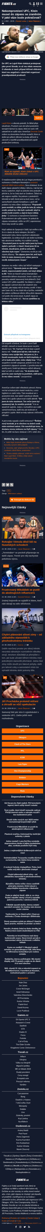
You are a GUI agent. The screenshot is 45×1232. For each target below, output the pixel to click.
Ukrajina (23, 1060)
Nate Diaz (23, 983)
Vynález (23, 1085)
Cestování (37, 1156)
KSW (22, 758)
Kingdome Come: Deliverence (23, 1048)
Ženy (29, 1156)
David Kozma (22, 1008)
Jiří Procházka (23, 998)
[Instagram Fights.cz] (20, 1227)
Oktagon (22, 737)
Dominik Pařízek (24, 597)
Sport (23, 1156)
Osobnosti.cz (9, 1162)
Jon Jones (23, 986)
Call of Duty (23, 1041)
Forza (23, 1035)
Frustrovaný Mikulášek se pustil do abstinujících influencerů (21, 591)
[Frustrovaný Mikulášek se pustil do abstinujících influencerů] (22, 575)
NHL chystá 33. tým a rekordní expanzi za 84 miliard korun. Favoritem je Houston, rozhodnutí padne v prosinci (22, 970)
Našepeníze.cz (21, 1169)
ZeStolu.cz (34, 1159)
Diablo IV (23, 1032)
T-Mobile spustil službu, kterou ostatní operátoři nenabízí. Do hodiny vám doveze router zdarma (22, 907)
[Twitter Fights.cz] (24, 1227)
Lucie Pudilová (23, 1011)
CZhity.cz (10, 1169)
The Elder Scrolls (23, 1045)
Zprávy (16, 1156)
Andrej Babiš (23, 1130)
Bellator (22, 778)
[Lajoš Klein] (8, 112)
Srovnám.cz (34, 1169)
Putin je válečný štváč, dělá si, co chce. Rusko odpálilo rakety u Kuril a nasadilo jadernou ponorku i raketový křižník (22, 897)
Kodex (5, 1221)
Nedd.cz (8, 1166)
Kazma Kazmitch (23, 1140)
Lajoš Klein (6, 123)
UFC (8, 490)
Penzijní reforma (23, 1082)
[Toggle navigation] (41, 3)
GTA (23, 1029)
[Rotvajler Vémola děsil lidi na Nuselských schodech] (22, 527)
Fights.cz (27, 1166)
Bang (23, 1097)
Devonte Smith (37, 132)
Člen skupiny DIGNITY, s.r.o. (33, 1223)
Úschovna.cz (37, 1162)
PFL (22, 751)
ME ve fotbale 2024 (23, 1069)
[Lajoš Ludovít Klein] (22, 112)
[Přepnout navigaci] (34, 3)
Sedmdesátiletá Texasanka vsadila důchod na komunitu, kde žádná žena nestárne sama (22, 860)
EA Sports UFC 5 (23, 1020)
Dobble (23, 1109)
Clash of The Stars (22, 744)
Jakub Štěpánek (24, 549)
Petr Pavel (23, 1134)
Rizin (22, 791)
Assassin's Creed (23, 1023)
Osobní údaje (33, 1218)
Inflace (23, 1056)
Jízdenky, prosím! (23, 1115)
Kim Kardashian (23, 1143)
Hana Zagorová (23, 1137)
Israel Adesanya (23, 992)
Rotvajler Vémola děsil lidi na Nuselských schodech (19, 543)
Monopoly (23, 1106)
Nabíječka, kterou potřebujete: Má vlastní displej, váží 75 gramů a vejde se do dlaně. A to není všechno (22, 961)
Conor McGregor (23, 989)
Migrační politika (23, 1066)
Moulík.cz (18, 1166)
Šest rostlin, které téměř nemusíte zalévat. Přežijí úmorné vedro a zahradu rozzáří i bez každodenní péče (22, 812)
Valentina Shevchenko (23, 995)
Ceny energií (23, 1075)
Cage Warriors (22, 784)
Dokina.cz (36, 1166)
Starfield (23, 1026)
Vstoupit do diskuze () (23, 500)
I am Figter (22, 764)
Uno (23, 1112)
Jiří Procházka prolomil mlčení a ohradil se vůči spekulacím (20, 703)
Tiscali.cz (8, 1156)
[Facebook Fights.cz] (16, 1227)
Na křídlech (23, 1122)
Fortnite (23, 1038)
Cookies (22, 1218)
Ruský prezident (23, 1072)
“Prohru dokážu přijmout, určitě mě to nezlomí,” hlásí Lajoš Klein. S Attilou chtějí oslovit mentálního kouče (22, 456)
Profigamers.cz (22, 1159)
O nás (18, 1221)
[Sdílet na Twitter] (7, 485)
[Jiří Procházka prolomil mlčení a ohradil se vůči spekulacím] (22, 686)
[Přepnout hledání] (30, 3)
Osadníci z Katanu (22, 1100)
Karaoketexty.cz (23, 1162)
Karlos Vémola (23, 1001)
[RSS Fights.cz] (29, 1227)
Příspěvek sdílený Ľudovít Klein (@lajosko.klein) (22, 338)
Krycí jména (23, 1119)
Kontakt (12, 1221)
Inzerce (20, 645)
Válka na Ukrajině (23, 1063)
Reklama (5, 1218)
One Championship (22, 771)
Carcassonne (23, 1093)
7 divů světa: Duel (23, 1103)
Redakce (14, 1218)
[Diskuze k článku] (3, 23)
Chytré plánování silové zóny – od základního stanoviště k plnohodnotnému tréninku (22, 637)
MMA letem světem (15, 493)
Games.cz (10, 1159)
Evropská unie (23, 1078)
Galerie (39, 118)
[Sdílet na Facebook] (3, 485)
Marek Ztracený (23, 1149)
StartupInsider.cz (23, 1172)
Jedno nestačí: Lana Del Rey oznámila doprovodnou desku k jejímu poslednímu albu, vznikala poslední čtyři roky (22, 843)
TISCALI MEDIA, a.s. (18, 1223)
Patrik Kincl (23, 1004)
